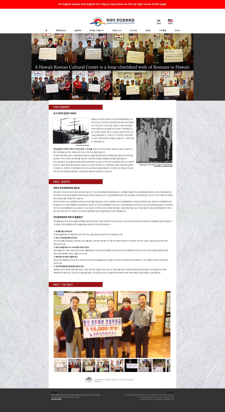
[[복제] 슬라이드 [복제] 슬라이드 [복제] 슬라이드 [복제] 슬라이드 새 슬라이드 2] (110, 94)
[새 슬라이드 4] (119, 94)
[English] (170, 21)
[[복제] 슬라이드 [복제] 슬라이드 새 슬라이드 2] (114, 94)
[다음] (210, 67)
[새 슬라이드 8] (105, 94)
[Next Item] (165, 324)
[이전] (15, 67)
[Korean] (159, 21)
